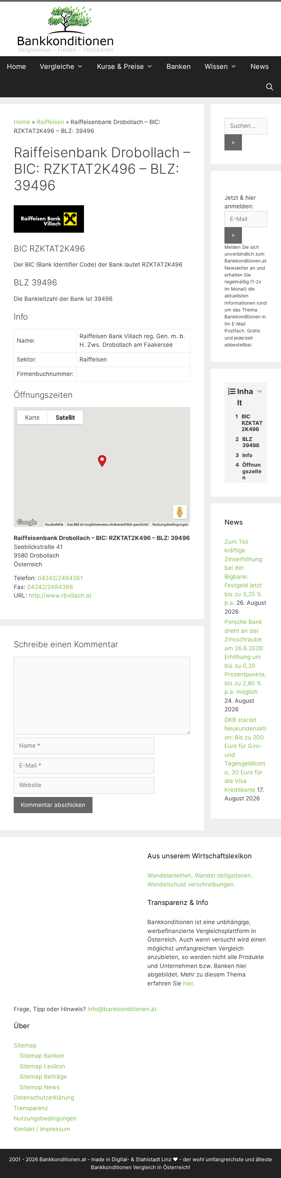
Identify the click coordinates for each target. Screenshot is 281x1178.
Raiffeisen (50, 122)
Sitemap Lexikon (42, 1066)
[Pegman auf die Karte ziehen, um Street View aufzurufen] (180, 512)
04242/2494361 (60, 578)
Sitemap (25, 1045)
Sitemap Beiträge (43, 1076)
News (260, 66)
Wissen (216, 66)
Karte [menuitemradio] (32, 417)
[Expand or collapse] (259, 391)
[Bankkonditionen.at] (65, 28)
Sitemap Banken (42, 1055)
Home (16, 66)
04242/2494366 (50, 587)
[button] (102, 461)
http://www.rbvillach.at (60, 595)
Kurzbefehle (54, 524)
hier (188, 983)
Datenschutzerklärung (44, 1097)
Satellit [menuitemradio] (65, 417)
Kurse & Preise (120, 66)
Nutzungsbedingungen (170, 524)
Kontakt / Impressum (42, 1129)
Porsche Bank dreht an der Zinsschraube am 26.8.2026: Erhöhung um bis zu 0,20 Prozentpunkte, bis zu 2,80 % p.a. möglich (245, 656)
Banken (179, 66)
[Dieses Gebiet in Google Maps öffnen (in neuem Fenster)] (26, 522)
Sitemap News (40, 1087)
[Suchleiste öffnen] (269, 87)
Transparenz (31, 1108)
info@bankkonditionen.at (122, 1009)
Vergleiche (57, 66)
